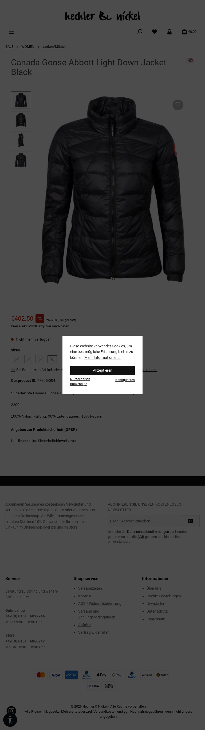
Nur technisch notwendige (80, 381)
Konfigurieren (125, 380)
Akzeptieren (102, 370)
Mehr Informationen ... (102, 357)
